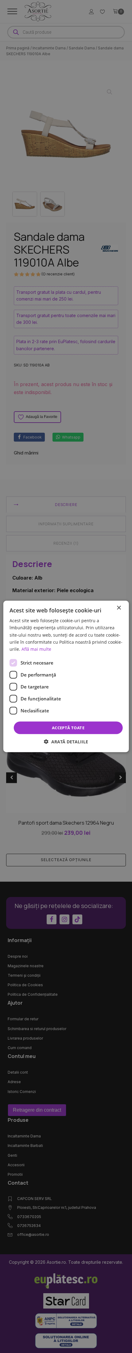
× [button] (118, 608)
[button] (66, 742)
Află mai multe (36, 649)
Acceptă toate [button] (68, 727)
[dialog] (66, 676)
